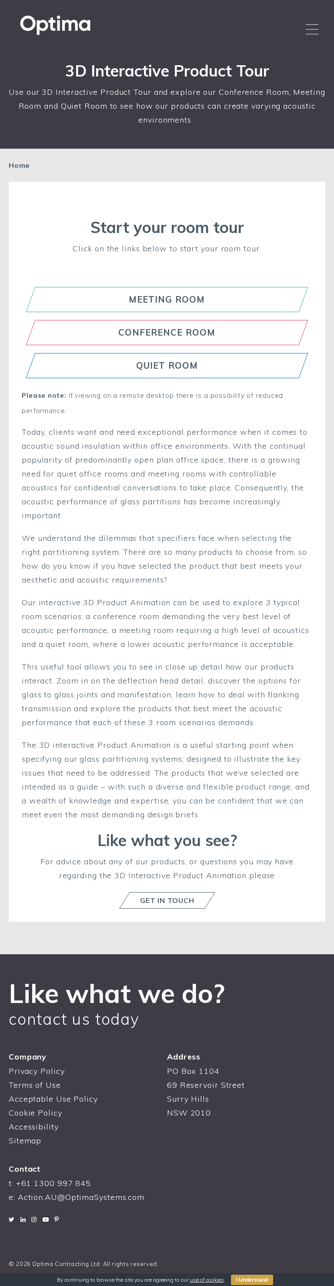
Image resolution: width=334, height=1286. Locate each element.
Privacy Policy (37, 1071)
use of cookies (207, 1279)
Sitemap (25, 1141)
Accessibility (34, 1127)
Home (19, 165)
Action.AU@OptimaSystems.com (81, 1197)
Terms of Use (35, 1085)
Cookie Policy (35, 1113)
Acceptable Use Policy (53, 1099)
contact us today (74, 1019)
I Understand (252, 1280)
